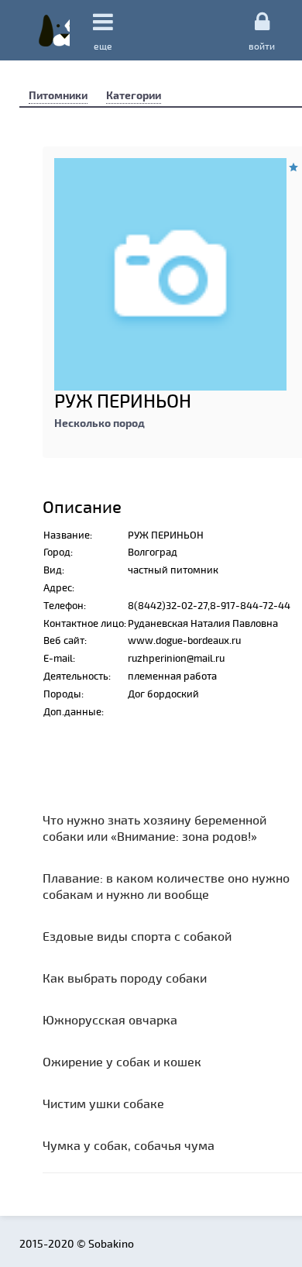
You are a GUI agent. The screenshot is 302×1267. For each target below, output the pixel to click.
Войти (262, 45)
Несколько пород (99, 422)
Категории (133, 95)
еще (103, 45)
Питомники (58, 95)
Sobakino (54, 30)
